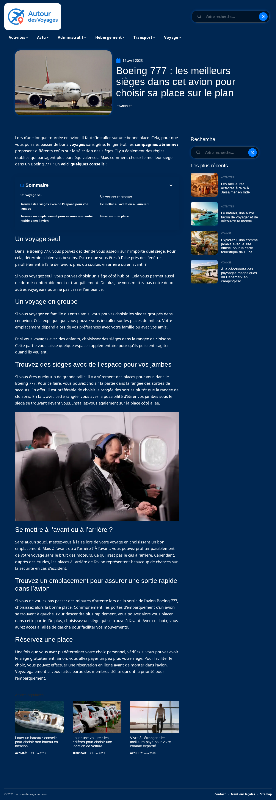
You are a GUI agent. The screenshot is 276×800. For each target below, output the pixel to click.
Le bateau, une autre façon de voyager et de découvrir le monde (239, 217)
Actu (133, 753)
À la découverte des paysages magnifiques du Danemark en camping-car (239, 275)
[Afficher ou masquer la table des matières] (111, 185)
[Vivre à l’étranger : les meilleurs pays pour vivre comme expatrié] (154, 717)
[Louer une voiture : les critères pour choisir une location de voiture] (97, 717)
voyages (77, 144)
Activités (21, 753)
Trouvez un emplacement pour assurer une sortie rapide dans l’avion (56, 218)
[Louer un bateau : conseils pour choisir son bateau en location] (39, 717)
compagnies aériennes (157, 144)
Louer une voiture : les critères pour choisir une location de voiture (92, 742)
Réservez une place (114, 216)
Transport (124, 105)
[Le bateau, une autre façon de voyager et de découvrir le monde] (204, 214)
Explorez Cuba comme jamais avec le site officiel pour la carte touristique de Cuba (239, 246)
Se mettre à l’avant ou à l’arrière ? (124, 204)
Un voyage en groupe (116, 196)
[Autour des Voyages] (33, 17)
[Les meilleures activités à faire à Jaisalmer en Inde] (204, 185)
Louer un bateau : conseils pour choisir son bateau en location (36, 742)
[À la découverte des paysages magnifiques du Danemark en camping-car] (204, 272)
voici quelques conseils (83, 164)
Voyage (226, 233)
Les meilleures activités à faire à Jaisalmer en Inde (235, 188)
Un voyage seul (31, 195)
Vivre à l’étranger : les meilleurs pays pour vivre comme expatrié (150, 742)
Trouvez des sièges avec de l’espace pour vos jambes (54, 206)
